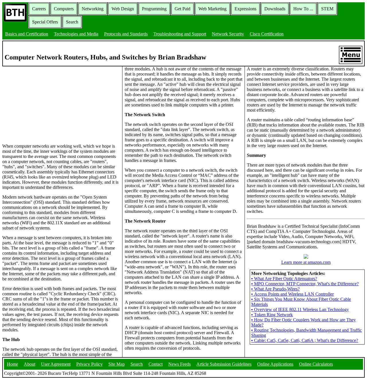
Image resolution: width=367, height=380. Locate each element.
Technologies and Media (76, 33)
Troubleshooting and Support (179, 33)
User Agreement (56, 364)
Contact (156, 364)
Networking (93, 8)
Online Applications (275, 364)
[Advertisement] (45, 102)
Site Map (116, 364)
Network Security (228, 33)
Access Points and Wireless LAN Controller (292, 294)
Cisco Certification (267, 33)
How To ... (303, 8)
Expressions (245, 8)
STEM (327, 8)
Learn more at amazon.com (306, 262)
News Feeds (179, 364)
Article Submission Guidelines (223, 364)
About (29, 364)
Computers (64, 8)
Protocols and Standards (126, 33)
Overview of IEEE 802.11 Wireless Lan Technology (300, 309)
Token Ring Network (272, 314)
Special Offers (45, 21)
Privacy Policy (89, 364)
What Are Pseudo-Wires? (275, 288)
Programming (154, 8)
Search (72, 21)
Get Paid (182, 8)
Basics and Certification (26, 33)
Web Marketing (212, 8)
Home (12, 364)
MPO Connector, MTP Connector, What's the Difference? (305, 283)
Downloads (274, 8)
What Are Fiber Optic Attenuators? (284, 278)
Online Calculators (316, 364)
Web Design (123, 8)
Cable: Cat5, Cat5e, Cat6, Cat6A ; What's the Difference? (304, 340)
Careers (39, 8)
